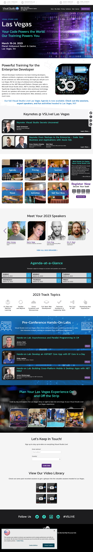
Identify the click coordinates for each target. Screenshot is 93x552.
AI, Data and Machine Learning (8, 308)
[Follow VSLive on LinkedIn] (91, 124)
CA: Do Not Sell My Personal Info (65, 533)
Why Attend (57, 9)
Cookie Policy (19, 541)
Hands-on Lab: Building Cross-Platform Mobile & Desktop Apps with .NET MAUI (53, 369)
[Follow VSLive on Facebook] (91, 117)
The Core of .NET (72, 307)
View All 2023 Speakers (46, 250)
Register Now (85, 9)
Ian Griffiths (71, 242)
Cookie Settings (33, 545)
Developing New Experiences (85, 307)
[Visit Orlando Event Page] (83, 3)
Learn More (84, 131)
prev (5, 231)
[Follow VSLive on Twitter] (91, 113)
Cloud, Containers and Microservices (33, 308)
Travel (73, 9)
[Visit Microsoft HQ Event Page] (47, 3)
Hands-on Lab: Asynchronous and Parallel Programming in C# (48, 337)
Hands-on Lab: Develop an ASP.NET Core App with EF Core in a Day (51, 354)
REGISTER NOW (81, 197)
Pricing (63, 9)
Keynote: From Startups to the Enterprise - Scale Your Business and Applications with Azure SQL (56, 138)
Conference (68, 9)
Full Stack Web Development (47, 307)
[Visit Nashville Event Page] (28, 3)
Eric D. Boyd (51, 242)
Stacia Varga (11, 242)
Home (52, 9)
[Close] (54, 531)
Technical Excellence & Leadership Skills (59, 308)
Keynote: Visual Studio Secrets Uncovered (37, 122)
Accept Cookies (49, 545)
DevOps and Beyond (21, 307)
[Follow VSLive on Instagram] (91, 120)
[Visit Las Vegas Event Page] (11, 3)
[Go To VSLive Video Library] (41, 488)
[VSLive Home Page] (11, 9)
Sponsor (77, 9)
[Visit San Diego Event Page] (66, 3)
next (87, 231)
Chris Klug (30, 242)
